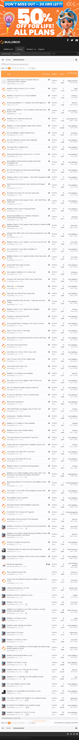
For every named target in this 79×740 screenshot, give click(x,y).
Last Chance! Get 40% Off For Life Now (21, 452)
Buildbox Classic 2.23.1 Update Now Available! (23, 309)
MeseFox (74, 225)
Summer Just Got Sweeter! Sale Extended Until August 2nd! (26, 185)
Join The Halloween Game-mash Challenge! (22, 140)
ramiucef (74, 217)
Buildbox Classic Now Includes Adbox (20, 430)
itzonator (74, 133)
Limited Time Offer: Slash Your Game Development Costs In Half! (27, 234)
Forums (20, 49)
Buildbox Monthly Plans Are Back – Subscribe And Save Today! (26, 301)
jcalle (75, 88)
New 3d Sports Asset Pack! (16, 572)
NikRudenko (10, 693)
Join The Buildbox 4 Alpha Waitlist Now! (20, 133)
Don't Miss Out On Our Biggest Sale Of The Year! (24, 380)
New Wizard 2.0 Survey (15, 632)
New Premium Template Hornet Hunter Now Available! (26, 556)
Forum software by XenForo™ (16, 737)
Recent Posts (16, 54)
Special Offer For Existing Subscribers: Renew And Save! (26, 338)
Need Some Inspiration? (15, 402)
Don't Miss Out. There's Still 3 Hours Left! (21, 352)
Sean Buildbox (11, 528)
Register (41, 49)
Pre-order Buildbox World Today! (18, 684)
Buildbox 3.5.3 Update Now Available (20, 373)
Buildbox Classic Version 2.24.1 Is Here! (21, 88)
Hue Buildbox (11, 114)
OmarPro (74, 572)
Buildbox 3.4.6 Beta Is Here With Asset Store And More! (26, 526)
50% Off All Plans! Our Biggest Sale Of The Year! (24, 409)
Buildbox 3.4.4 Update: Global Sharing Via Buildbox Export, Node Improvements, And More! (27, 534)
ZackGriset (10, 551)
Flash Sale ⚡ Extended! (15, 286)
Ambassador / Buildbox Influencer (19, 416)
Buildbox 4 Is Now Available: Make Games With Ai (24, 126)
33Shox (74, 309)
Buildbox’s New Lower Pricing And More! (21, 209)
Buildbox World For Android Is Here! (19, 595)
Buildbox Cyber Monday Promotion (19, 625)
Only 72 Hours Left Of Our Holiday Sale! (21, 359)
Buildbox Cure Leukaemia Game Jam (19, 118)
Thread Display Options (39, 721)
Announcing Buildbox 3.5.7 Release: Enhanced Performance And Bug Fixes (23, 217)
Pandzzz (74, 96)
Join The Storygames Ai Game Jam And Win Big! (23, 170)
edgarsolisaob (11, 84)
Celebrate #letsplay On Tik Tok (18, 588)
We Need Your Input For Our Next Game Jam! (23, 193)
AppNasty (73, 698)
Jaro (76, 677)
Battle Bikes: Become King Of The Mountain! (22, 519)
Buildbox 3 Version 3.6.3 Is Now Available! (21, 95)
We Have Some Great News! (17, 345)
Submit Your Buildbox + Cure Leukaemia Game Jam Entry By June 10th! (27, 111)
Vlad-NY (74, 103)
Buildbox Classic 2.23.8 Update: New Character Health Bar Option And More (27, 225)
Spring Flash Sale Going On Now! (18, 265)
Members (30, 49)
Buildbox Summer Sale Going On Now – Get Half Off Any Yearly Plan (26, 201)
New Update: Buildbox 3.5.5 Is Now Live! (21, 272)
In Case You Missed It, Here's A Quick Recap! (23, 395)
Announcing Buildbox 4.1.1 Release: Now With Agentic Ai (26, 103)
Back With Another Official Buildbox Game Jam (23, 505)
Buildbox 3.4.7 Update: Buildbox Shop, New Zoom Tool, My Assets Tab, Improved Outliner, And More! (26, 474)
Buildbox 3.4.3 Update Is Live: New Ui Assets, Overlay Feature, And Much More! (26, 610)
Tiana (8, 90)
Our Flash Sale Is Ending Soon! (17, 147)
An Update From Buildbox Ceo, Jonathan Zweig (23, 705)
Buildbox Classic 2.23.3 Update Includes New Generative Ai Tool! (27, 257)
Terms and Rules (73, 737)
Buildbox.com (8, 49)
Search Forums (6, 54)
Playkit (75, 595)
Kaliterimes (73, 632)
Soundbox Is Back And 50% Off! (18, 316)
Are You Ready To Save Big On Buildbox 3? (22, 249)
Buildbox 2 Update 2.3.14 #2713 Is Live (21, 712)
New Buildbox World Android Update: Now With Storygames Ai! (24, 162)
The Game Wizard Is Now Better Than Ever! (22, 437)
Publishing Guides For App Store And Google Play (24, 549)
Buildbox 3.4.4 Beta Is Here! (17, 640)
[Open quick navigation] (76, 60)
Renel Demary (72, 549)
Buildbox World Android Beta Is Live (19, 655)
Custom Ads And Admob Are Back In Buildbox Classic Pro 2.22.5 (27, 580)
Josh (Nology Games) (13, 566)
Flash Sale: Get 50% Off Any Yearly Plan (21, 293)
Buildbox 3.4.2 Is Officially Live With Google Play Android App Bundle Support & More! (28, 647)
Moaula (74, 423)
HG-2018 (74, 242)
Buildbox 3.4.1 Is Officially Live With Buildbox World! (25, 677)
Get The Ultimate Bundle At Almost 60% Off (22, 387)
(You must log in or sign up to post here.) (66, 723)
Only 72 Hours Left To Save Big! (18, 330)
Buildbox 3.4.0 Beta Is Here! (17, 662)
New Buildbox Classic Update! (17, 498)
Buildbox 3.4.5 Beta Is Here (16, 618)
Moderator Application (15, 564)
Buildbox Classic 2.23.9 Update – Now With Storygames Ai (27, 177)
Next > (33, 68)
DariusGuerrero (71, 119)
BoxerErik (74, 526)
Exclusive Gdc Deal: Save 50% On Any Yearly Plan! (24, 279)
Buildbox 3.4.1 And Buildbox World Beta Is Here (24, 691)
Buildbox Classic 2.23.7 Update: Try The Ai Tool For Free (27, 242)
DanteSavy (73, 647)
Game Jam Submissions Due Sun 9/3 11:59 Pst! (23, 154)
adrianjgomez (72, 474)
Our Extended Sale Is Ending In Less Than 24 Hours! (25, 323)
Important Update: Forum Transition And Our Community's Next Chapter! (23, 80)
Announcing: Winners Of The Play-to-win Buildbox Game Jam (26, 483)
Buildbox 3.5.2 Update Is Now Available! (21, 423)
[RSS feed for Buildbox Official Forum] (77, 734)
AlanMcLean (73, 588)
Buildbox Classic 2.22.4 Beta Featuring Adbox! (23, 466)
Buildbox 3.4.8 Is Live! (14, 602)
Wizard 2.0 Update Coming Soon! (18, 542)
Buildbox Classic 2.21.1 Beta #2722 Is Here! (22, 669)
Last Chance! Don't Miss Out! (17, 366)
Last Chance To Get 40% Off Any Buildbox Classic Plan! (26, 491)
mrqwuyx (74, 272)
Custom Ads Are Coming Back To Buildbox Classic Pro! (26, 444)
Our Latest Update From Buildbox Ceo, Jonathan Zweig (26, 698)
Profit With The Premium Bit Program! (20, 512)
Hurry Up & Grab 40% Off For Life (19, 459)
